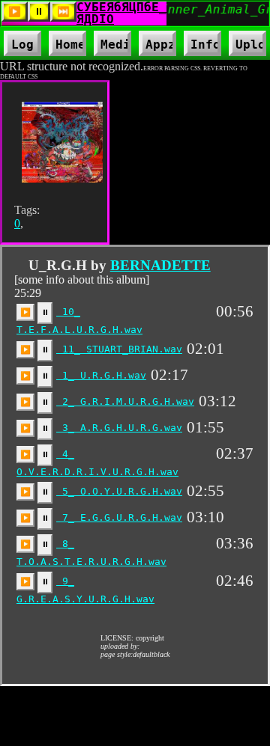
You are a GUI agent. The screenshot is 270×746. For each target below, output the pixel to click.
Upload (251, 44)
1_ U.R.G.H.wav (101, 375)
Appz (157, 46)
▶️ (25, 312)
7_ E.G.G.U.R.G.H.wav (119, 517)
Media (112, 46)
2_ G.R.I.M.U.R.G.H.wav (125, 401)
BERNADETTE (160, 265)
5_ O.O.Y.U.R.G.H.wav (119, 491)
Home (71, 44)
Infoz (202, 46)
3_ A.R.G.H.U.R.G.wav (119, 427)
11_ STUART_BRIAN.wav (119, 349)
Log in (22, 46)
